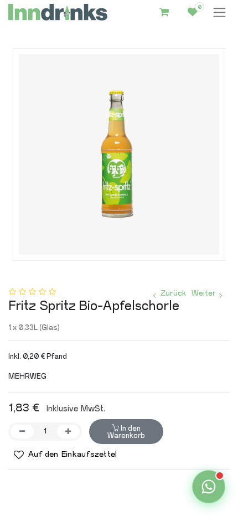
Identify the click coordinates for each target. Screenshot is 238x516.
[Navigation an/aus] (219, 12)
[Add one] (68, 431)
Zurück (173, 293)
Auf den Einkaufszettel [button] (72, 454)
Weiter (204, 293)
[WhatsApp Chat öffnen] (209, 487)
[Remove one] (22, 431)
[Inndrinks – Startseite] (57, 12)
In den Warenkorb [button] (126, 432)
